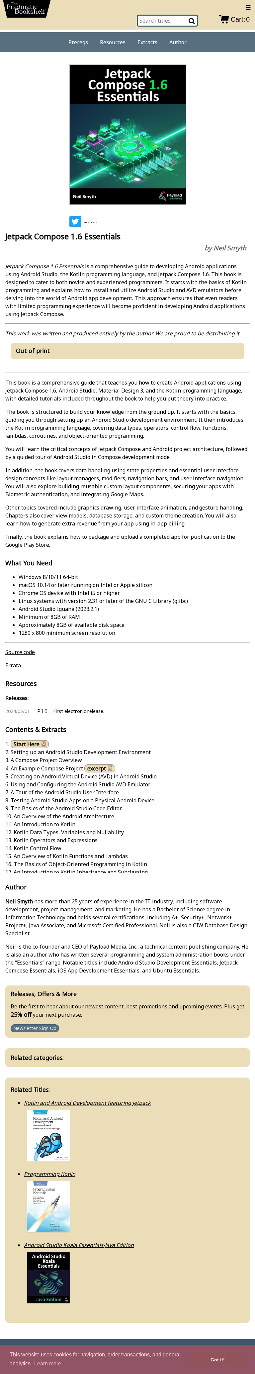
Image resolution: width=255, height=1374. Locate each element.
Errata (13, 665)
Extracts (147, 42)
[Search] (192, 21)
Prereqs (78, 42)
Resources (113, 42)
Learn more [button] (47, 1363)
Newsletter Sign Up (34, 1028)
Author (178, 42)
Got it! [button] (218, 1359)
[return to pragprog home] (27, 10)
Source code (20, 652)
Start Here (27, 744)
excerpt (96, 768)
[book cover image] (127, 135)
